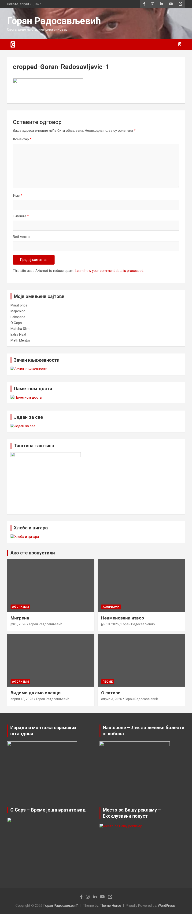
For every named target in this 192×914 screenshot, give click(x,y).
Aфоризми (20, 606)
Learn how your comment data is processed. (109, 271)
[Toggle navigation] (13, 44)
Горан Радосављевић (54, 20)
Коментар (22, 139)
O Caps (16, 323)
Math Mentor (20, 340)
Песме (108, 681)
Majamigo (18, 311)
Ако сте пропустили (32, 553)
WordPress (166, 905)
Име (17, 195)
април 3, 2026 (111, 699)
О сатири (111, 693)
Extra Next (18, 334)
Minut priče (19, 305)
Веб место (21, 237)
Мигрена (20, 618)
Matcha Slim (20, 329)
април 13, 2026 (22, 699)
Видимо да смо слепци (36, 693)
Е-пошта (21, 216)
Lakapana (18, 317)
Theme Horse (110, 905)
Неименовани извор (122, 618)
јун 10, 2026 (110, 624)
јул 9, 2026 (18, 624)
